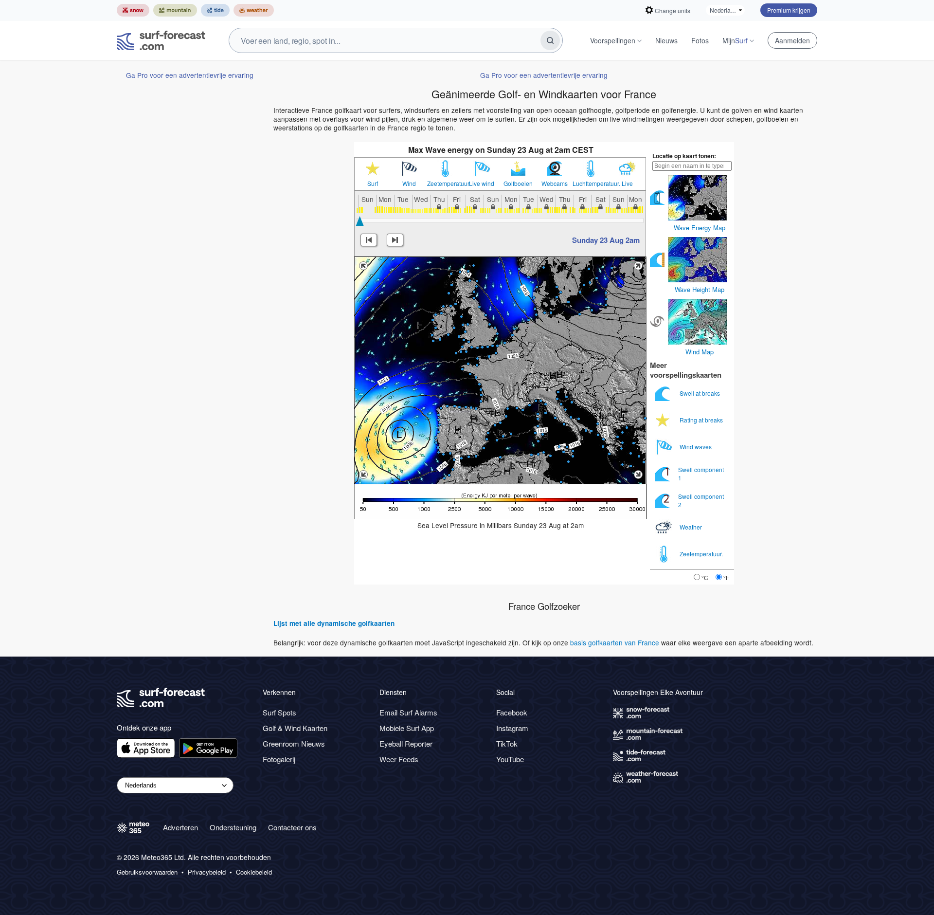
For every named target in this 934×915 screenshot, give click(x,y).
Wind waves (696, 446)
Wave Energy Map (699, 227)
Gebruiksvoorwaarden (147, 872)
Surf (372, 183)
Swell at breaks (700, 393)
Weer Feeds (398, 759)
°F (726, 577)
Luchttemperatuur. (591, 183)
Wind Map (699, 351)
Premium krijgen (788, 10)
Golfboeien (518, 183)
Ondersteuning (233, 827)
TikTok (507, 743)
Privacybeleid (207, 872)
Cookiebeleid (254, 872)
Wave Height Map (699, 289)
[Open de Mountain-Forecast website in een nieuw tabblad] (175, 10)
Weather (691, 527)
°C (704, 577)
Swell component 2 (701, 500)
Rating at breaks (702, 420)
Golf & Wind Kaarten (295, 728)
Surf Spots (279, 712)
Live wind (481, 183)
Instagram (512, 728)
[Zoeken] (550, 40)
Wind (409, 183)
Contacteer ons (292, 827)
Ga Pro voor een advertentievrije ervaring (189, 75)
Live (627, 183)
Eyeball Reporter (405, 743)
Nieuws (666, 40)
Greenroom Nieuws (294, 743)
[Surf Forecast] (161, 40)
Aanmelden (792, 40)
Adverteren (180, 827)
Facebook (511, 712)
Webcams (554, 183)
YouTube (510, 759)
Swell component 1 (701, 473)
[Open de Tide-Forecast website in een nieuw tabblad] (215, 10)
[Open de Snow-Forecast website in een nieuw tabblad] (133, 10)
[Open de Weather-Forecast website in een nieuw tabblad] (254, 10)
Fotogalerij (279, 759)
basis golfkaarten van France (614, 642)
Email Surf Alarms (408, 712)
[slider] (360, 221)
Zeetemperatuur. (445, 183)
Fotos (700, 40)
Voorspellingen (612, 40)
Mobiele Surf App (406, 728)
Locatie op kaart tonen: (684, 155)
